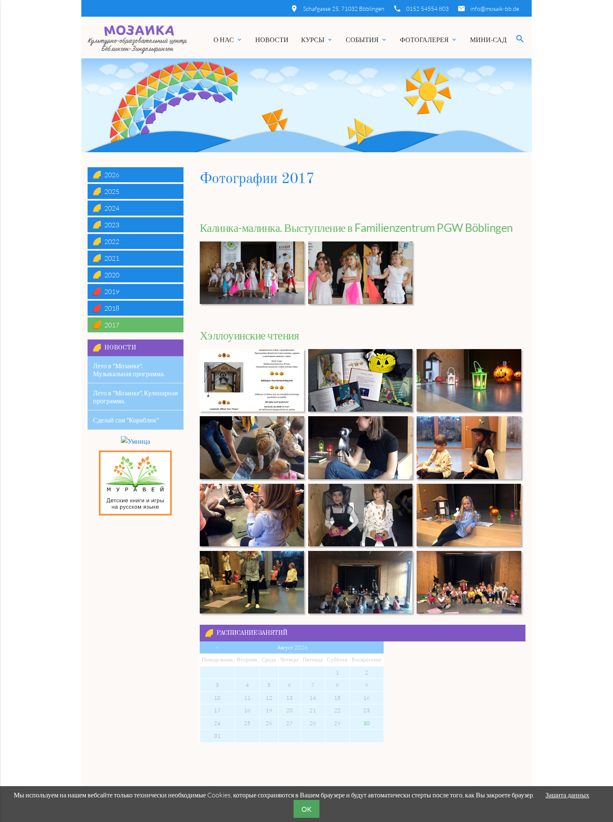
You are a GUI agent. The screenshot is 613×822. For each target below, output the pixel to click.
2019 (111, 291)
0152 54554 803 (427, 8)
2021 (111, 258)
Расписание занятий (251, 633)
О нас (228, 39)
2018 (111, 308)
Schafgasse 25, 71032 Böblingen (343, 8)
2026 (111, 175)
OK (306, 809)
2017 (111, 325)
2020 (111, 275)
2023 (111, 225)
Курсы (317, 39)
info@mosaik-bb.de (494, 8)
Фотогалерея (428, 39)
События (366, 39)
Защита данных (567, 795)
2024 (111, 208)
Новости (272, 39)
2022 (111, 241)
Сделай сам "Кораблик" (126, 420)
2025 (111, 191)
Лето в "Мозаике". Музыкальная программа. (129, 369)
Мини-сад (488, 39)
